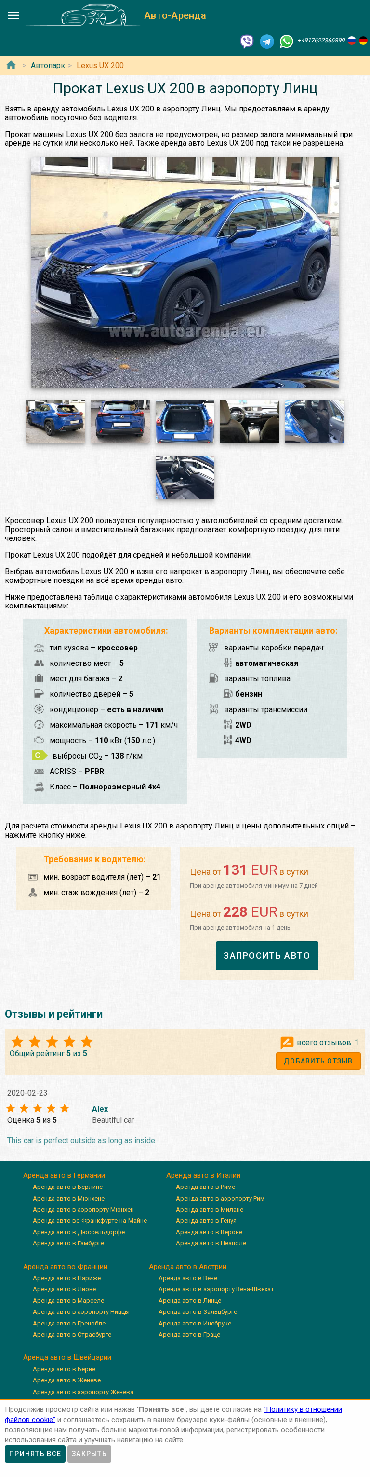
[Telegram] (267, 40)
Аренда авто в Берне (64, 1369)
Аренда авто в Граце (189, 1334)
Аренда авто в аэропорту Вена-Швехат (216, 1289)
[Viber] (247, 40)
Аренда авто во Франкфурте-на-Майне (90, 1220)
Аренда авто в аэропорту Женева (83, 1391)
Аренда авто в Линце (190, 1300)
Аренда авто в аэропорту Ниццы (81, 1311)
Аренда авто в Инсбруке (195, 1323)
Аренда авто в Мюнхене (69, 1198)
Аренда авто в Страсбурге (72, 1334)
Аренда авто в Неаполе (211, 1243)
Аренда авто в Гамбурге (68, 1243)
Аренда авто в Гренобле (69, 1323)
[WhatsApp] (287, 40)
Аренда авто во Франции (65, 1266)
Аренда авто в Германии (64, 1175)
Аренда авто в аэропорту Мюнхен (83, 1209)
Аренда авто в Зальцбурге (198, 1311)
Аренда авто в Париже (67, 1278)
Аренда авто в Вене (188, 1278)
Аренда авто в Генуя (206, 1220)
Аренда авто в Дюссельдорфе (79, 1232)
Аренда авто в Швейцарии (67, 1357)
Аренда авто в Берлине (68, 1186)
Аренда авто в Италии (203, 1175)
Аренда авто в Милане (209, 1209)
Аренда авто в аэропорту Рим (220, 1198)
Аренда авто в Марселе (68, 1300)
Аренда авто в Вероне (209, 1232)
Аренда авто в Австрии (187, 1266)
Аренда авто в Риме (205, 1186)
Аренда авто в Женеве (67, 1380)
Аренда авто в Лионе (64, 1289)
